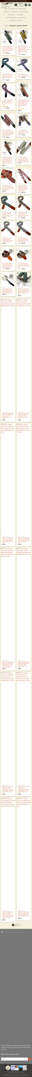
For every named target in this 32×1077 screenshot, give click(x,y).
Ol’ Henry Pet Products (11, 17)
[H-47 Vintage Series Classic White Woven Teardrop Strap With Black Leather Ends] (8, 279)
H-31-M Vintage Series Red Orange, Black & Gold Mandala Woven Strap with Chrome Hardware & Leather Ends (7, 161)
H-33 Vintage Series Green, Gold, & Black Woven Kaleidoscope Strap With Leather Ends (23, 159)
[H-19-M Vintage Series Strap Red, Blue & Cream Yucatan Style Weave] (8, 90)
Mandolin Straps (24, 11)
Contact (22, 1072)
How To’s (20, 20)
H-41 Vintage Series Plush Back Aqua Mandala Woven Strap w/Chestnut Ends (7, 214)
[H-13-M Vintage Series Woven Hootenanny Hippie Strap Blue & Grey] (8, 65)
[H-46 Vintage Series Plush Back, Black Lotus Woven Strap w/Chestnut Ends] (24, 254)
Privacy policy (21, 1071)
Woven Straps (14, 11)
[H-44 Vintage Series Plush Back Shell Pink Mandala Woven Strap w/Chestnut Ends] (24, 228)
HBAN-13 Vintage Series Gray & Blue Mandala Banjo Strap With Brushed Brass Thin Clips (23, 416)
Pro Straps (6, 11)
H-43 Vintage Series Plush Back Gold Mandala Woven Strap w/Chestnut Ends (7, 240)
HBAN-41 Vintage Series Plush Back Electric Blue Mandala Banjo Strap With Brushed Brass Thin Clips (24, 914)
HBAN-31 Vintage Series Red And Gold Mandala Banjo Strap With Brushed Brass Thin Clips (23, 664)
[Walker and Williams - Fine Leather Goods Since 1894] (7, 3)
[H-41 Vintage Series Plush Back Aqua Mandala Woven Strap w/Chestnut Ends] (8, 203)
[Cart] (29, 5)
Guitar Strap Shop (12, 8)
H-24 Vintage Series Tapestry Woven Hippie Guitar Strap (23, 132)
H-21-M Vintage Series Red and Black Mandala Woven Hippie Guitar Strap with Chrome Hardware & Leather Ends (23, 103)
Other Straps (11, 14)
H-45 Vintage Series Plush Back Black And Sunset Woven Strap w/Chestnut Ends (7, 265)
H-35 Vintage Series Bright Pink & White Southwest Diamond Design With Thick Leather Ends (22, 188)
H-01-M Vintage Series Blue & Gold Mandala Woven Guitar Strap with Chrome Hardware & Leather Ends (8, 49)
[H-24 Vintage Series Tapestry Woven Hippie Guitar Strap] (24, 121)
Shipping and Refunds (13, 1072)
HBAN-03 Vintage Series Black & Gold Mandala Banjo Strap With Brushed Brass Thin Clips (8, 416)
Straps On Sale (13, 20)
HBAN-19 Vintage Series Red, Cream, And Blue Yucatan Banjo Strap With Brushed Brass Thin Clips (8, 540)
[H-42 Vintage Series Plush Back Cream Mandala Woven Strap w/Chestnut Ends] (24, 203)
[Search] (26, 5)
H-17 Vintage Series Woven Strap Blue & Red (24, 75)
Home (6, 8)
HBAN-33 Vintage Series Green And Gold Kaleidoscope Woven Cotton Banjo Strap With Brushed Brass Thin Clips (8, 789)
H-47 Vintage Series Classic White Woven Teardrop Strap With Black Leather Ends (7, 290)
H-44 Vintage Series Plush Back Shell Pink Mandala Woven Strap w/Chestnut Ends (23, 240)
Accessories (20, 14)
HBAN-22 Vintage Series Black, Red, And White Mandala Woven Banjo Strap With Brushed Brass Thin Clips (8, 664)
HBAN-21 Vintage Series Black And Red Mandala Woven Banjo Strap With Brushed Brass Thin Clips (23, 540)
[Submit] (29, 1059)
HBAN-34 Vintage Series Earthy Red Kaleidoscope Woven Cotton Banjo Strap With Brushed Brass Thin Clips (23, 789)
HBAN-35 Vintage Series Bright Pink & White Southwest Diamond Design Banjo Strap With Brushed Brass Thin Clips (8, 915)
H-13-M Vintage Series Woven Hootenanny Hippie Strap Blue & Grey (7, 76)
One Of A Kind (22, 17)
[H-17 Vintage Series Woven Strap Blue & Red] (24, 65)
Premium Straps (22, 8)
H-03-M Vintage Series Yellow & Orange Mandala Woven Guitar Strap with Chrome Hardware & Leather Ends (23, 50)
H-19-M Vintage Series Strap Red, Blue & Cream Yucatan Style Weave (7, 102)
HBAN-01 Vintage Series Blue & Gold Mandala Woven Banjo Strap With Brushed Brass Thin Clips (23, 291)
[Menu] (16, 5)
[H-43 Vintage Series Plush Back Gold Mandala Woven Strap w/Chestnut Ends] (8, 228)
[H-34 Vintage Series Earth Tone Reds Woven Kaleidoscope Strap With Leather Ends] (8, 176)
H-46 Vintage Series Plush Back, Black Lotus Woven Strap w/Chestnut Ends (24, 265)
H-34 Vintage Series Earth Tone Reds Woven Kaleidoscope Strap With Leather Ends (8, 187)
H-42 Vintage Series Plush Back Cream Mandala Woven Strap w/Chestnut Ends (23, 214)
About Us (13, 1071)
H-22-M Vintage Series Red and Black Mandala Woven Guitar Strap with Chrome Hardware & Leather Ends (8, 133)
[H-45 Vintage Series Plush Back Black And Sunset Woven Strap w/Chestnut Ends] (8, 254)
